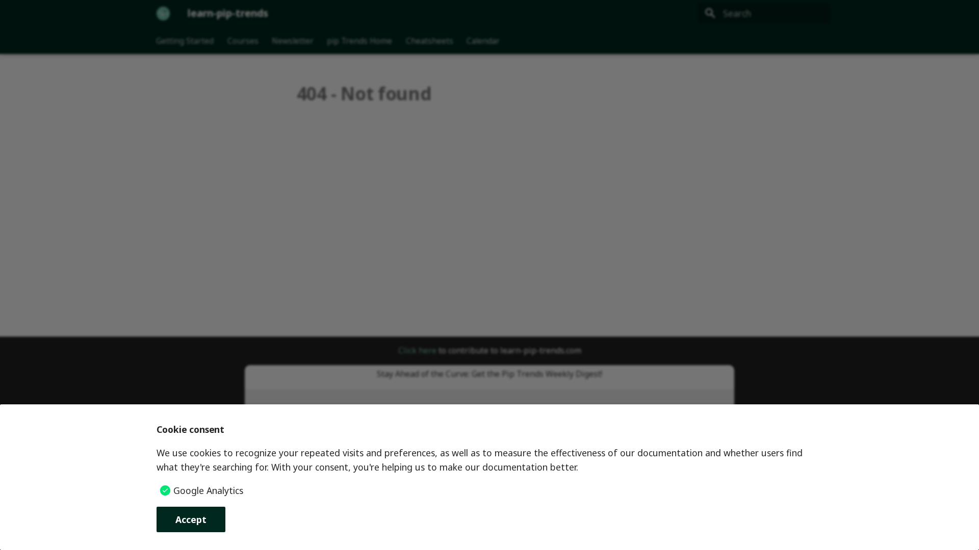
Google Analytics (208, 490)
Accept (191, 519)
